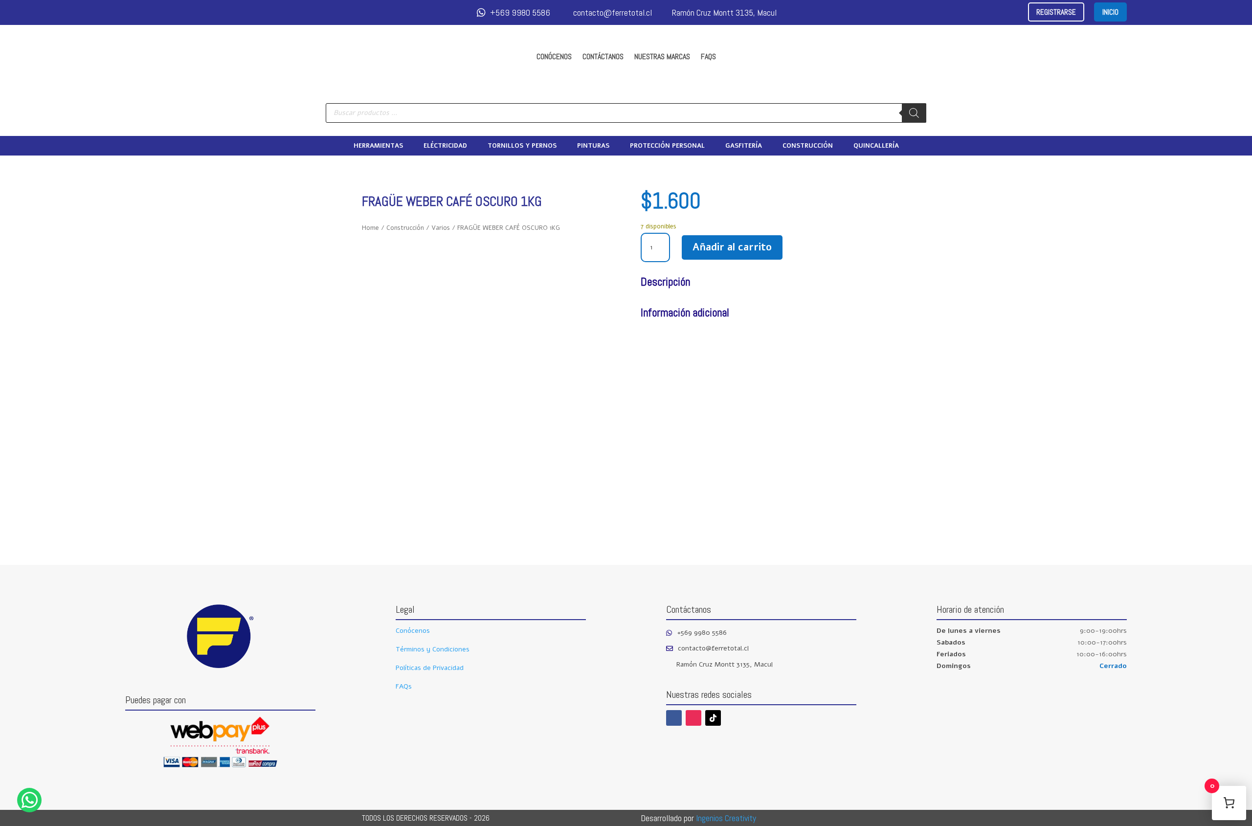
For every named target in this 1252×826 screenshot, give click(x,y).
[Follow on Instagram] (693, 718)
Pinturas (593, 146)
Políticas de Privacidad (430, 667)
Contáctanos (603, 56)
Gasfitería (743, 146)
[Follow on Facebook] (674, 718)
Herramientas (378, 146)
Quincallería (876, 146)
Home (370, 227)
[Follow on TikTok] (713, 718)
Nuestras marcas (662, 56)
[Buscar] (914, 113)
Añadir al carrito (732, 247)
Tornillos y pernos (522, 146)
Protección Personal (667, 146)
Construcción (807, 146)
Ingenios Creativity (726, 818)
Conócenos (554, 56)
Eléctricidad (445, 146)
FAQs (708, 56)
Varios (440, 227)
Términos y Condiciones (433, 649)
